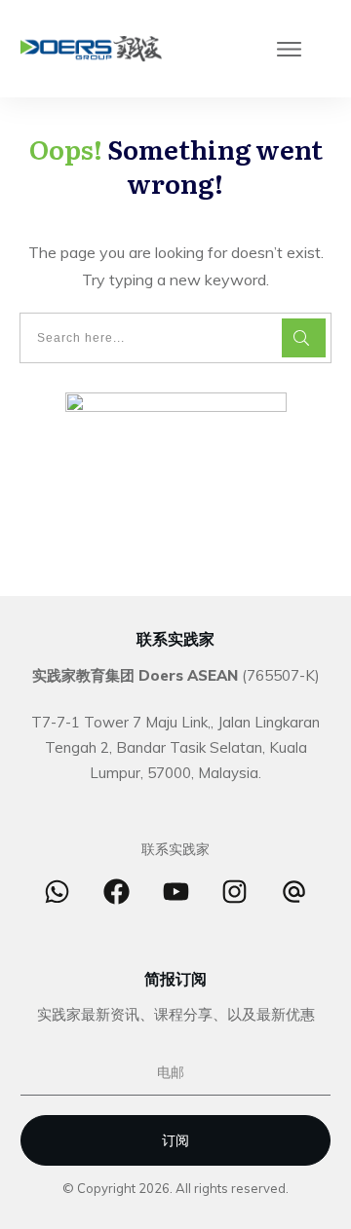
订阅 (175, 1140)
